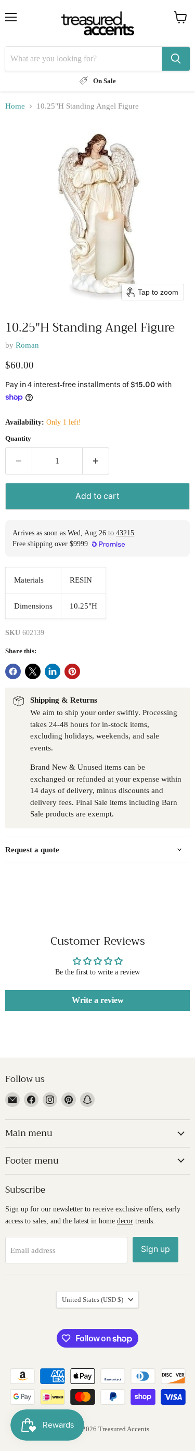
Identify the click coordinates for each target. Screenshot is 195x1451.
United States (92, 1299)
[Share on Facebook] (13, 671)
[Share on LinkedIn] (52, 671)
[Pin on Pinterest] (72, 671)
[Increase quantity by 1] (96, 460)
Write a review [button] (98, 1000)
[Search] (176, 59)
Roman (27, 345)
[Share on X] (33, 671)
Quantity (18, 438)
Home (15, 106)
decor (125, 1221)
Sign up (155, 1249)
